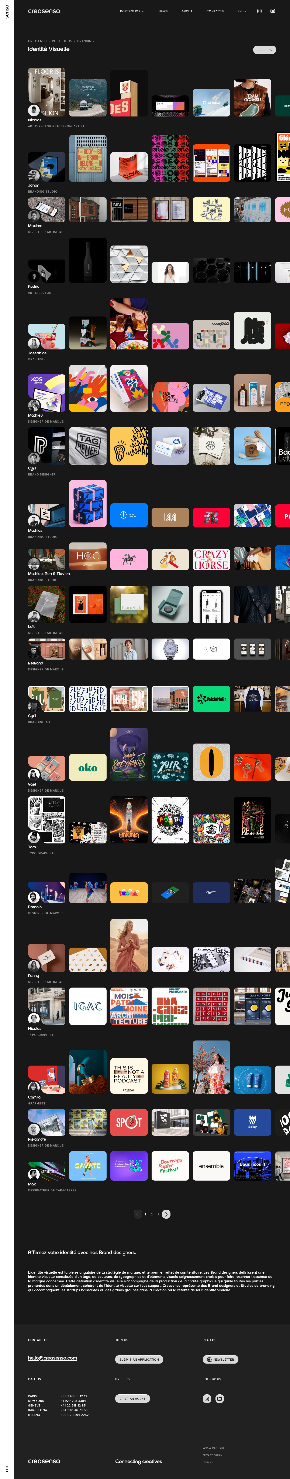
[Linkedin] (219, 1399)
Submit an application (139, 1359)
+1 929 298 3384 (73, 1400)
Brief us (265, 50)
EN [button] (240, 11)
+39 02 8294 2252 (75, 1414)
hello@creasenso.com (52, 1358)
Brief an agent (133, 1398)
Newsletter (224, 1359)
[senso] (7, 12)
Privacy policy (212, 1455)
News (163, 11)
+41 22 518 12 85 (73, 1405)
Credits (208, 1462)
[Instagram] (259, 11)
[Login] (272, 11)
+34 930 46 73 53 (74, 1410)
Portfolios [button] (130, 11)
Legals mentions (214, 1448)
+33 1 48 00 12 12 (74, 1396)
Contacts (215, 11)
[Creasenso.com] (44, 11)
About (187, 11)
